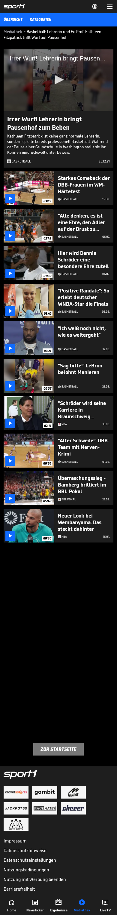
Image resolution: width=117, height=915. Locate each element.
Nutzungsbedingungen (26, 870)
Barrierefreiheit (19, 889)
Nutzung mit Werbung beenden (35, 879)
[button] (58, 79)
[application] (58, 80)
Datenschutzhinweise (25, 850)
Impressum (15, 841)
